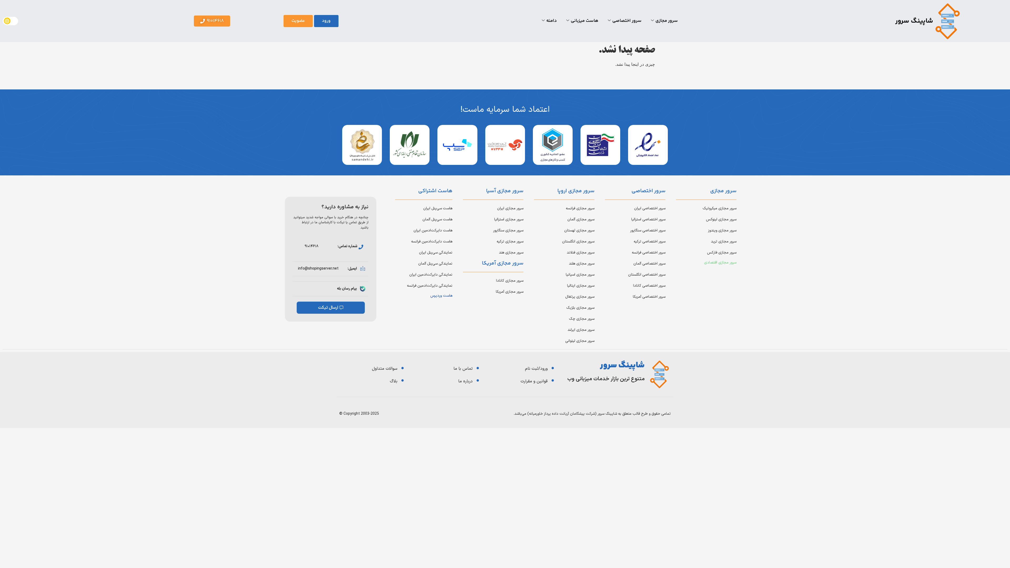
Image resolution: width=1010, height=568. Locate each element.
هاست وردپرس (441, 295)
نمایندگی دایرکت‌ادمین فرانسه (429, 285)
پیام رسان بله (347, 288)
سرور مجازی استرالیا (508, 219)
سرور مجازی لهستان (579, 230)
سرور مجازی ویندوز (722, 230)
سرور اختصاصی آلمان (649, 263)
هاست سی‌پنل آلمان (437, 219)
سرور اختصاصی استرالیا (648, 219)
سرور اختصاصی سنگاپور (647, 230)
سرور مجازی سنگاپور (508, 230)
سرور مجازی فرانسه (580, 208)
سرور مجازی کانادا (509, 280)
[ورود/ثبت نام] (553, 368)
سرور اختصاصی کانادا (649, 285)
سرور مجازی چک (581, 319)
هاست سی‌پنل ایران (437, 208)
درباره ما (465, 381)
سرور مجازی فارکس (721, 252)
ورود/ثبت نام (536, 369)
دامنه (551, 20)
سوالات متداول (384, 369)
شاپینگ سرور (914, 21)
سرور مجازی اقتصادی (720, 262)
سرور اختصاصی (627, 20)
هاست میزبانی (584, 20)
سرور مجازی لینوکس (721, 219)
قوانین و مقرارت (534, 381)
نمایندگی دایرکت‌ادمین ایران (430, 274)
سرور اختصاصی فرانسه (648, 252)
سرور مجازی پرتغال (579, 297)
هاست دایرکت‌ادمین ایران (432, 230)
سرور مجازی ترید (723, 241)
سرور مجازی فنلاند (580, 252)
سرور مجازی (666, 20)
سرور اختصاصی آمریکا (649, 297)
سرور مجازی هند (511, 252)
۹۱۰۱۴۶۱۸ (312, 246)
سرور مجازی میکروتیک (719, 208)
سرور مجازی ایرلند (581, 330)
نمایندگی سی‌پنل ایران (435, 252)
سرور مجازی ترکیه (510, 241)
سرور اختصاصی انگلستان (646, 274)
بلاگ (393, 381)
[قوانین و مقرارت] (553, 380)
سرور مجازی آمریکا (509, 292)
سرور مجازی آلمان (580, 219)
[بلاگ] (402, 380)
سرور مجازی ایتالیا (580, 285)
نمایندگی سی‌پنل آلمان (435, 263)
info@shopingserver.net (318, 268)
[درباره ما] (478, 380)
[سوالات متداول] (402, 368)
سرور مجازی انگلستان (578, 241)
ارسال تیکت (328, 308)
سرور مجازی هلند (581, 263)
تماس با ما (463, 369)
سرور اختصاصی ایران (649, 208)
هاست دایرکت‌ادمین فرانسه (431, 241)
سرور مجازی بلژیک (580, 308)
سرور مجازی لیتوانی (579, 341)
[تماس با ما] (478, 368)
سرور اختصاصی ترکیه (649, 241)
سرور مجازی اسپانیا (580, 274)
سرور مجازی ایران (510, 208)
